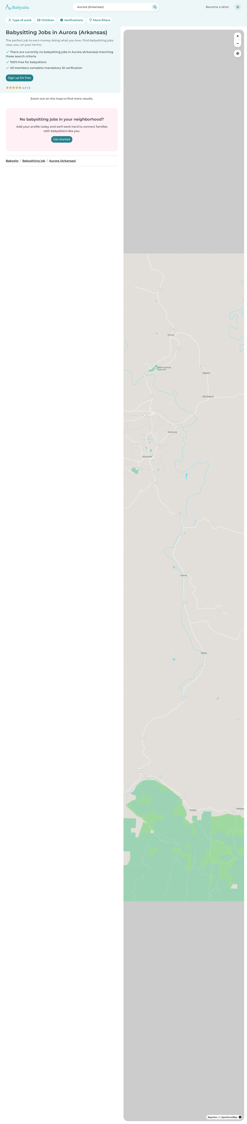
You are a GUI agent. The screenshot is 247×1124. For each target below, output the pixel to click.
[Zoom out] (237, 43)
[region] (184, 575)
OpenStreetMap (229, 1117)
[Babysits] (17, 7)
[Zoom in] (237, 36)
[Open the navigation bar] (237, 7)
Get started (61, 139)
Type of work (21, 20)
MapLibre (212, 1117)
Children (47, 20)
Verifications (73, 20)
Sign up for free (19, 78)
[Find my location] (237, 53)
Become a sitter (217, 7)
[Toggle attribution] (240, 1117)
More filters (101, 20)
